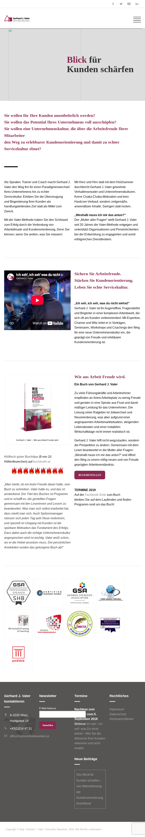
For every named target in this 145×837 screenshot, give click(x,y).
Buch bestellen (90, 475)
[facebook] (113, 4)
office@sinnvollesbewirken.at (29, 736)
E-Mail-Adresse (47, 708)
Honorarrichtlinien (121, 719)
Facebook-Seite (95, 494)
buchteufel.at (41, 461)
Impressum (117, 709)
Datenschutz (118, 714)
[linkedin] (137, 4)
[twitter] (121, 4)
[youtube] (129, 4)
